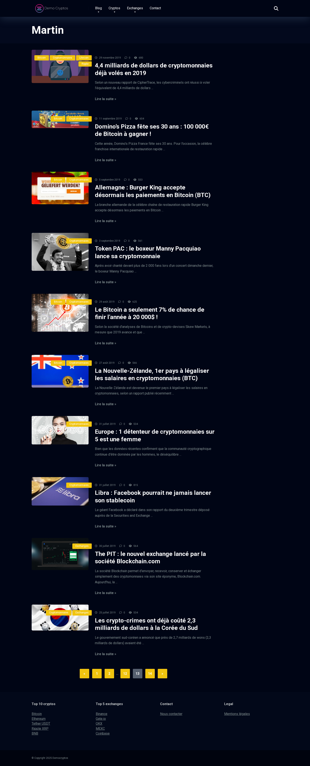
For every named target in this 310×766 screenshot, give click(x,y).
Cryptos (114, 8)
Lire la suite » (105, 99)
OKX (99, 724)
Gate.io (101, 719)
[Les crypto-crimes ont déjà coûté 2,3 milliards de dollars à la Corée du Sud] (60, 618)
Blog (98, 8)
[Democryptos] (52, 7)
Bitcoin (42, 57)
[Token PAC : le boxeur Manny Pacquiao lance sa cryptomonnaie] (60, 252)
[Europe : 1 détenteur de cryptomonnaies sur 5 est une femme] (60, 430)
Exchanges (135, 8)
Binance (101, 714)
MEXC (100, 729)
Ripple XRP (40, 729)
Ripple (85, 63)
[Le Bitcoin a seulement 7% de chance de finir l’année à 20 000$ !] (60, 313)
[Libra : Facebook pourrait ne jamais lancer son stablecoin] (60, 491)
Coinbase (103, 733)
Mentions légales (237, 714)
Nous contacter (171, 714)
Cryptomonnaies (62, 57)
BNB (35, 733)
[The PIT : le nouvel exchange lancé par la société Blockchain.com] (60, 554)
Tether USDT (41, 724)
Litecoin (84, 57)
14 (150, 674)
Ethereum (39, 719)
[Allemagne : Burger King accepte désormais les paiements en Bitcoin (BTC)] (60, 188)
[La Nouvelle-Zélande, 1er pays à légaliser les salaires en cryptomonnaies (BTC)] (60, 371)
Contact (155, 8)
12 (125, 674)
